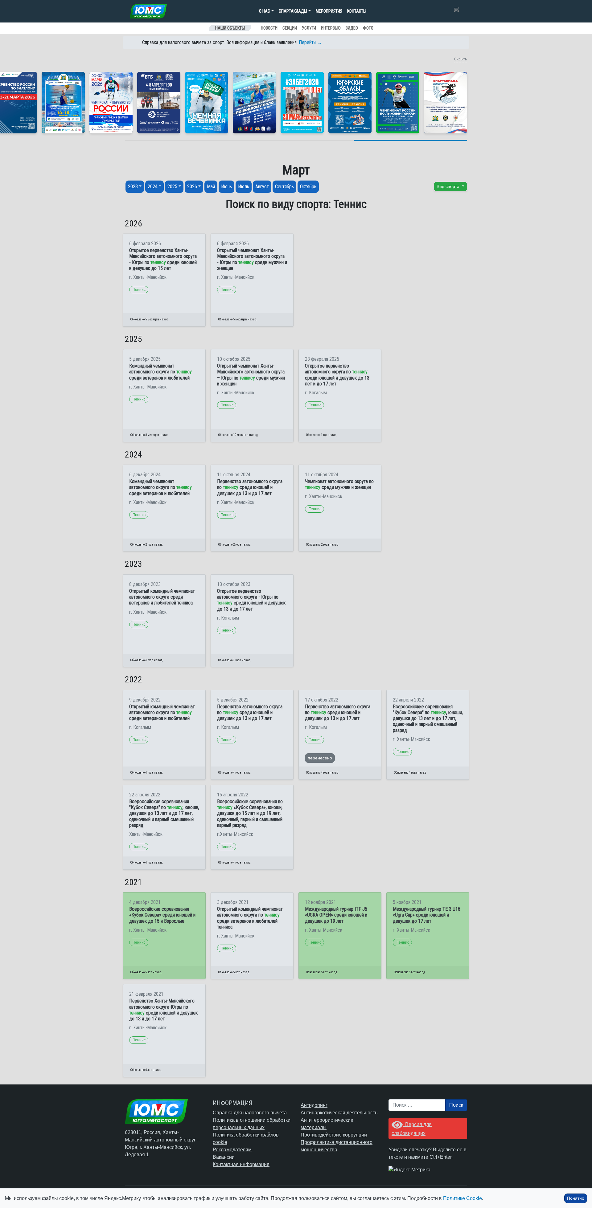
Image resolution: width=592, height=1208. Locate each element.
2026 (192, 186)
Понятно (575, 1198)
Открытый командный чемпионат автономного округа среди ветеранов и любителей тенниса (162, 597)
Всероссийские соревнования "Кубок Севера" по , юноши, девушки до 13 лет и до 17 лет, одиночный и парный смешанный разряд (428, 718)
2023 (133, 186)
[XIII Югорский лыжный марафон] (158, 102)
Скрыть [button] (460, 59)
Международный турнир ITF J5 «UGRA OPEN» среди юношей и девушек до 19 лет (336, 915)
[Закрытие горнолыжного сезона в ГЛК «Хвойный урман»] (206, 102)
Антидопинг (314, 1105)
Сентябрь (284, 186)
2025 (172, 186)
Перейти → (310, 42)
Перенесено (320, 757)
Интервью (331, 28)
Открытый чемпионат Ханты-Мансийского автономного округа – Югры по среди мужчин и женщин (251, 375)
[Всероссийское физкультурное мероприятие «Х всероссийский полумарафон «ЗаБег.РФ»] (302, 102)
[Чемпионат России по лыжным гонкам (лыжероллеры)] (397, 102)
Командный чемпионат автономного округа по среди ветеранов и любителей (160, 371)
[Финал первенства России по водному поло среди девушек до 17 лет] (254, 102)
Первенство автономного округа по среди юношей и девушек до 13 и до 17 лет (249, 487)
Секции (289, 28)
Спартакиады (293, 11)
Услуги (309, 28)
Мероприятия (329, 11)
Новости (269, 28)
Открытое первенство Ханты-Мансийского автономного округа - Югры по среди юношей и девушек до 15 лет (163, 259)
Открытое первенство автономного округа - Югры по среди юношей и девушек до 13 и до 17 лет (251, 600)
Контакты (356, 11)
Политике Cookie (462, 1198)
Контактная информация (241, 1164)
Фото (368, 28)
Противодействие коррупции (334, 1134)
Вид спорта (449, 186)
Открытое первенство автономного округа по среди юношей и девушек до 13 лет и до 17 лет (337, 375)
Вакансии (224, 1157)
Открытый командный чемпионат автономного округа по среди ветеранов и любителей (162, 712)
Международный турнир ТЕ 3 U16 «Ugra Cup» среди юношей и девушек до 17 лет (426, 915)
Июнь (226, 186)
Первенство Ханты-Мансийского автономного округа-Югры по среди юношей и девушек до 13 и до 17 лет (163, 1010)
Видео (352, 28)
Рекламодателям (232, 1149)
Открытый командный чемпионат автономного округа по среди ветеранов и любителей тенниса (250, 918)
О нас (264, 11)
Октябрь (308, 186)
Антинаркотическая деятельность (339, 1112)
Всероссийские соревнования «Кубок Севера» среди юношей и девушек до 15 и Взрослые (162, 915)
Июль (243, 186)
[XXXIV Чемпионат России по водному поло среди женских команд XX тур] (63, 102)
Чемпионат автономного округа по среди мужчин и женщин (339, 484)
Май (211, 186)
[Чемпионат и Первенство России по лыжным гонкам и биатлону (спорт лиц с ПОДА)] (111, 102)
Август (262, 186)
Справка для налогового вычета (250, 1112)
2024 (153, 186)
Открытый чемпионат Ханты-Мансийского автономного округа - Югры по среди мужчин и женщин (252, 259)
